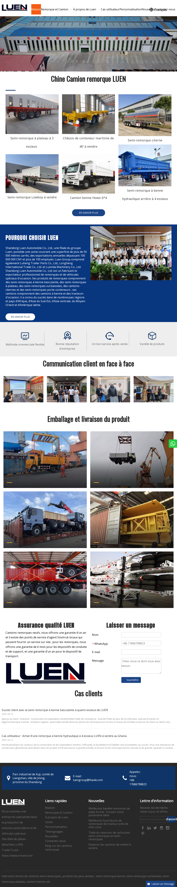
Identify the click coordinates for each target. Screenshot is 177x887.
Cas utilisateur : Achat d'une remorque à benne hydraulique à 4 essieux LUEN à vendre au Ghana (64, 736)
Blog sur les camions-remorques (59, 847)
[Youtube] (162, 828)
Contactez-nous (55, 841)
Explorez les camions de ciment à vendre (109, 846)
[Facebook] (143, 828)
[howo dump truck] (88, 174)
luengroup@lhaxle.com (88, 780)
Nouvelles (51, 836)
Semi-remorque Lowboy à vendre (32, 197)
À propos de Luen (56, 817)
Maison (50, 808)
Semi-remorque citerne (145, 140)
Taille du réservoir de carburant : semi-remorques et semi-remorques (109, 836)
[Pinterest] (143, 833)
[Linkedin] (149, 828)
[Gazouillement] (155, 828)
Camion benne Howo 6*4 (88, 198)
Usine (49, 822)
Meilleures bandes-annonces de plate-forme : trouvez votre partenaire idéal (109, 812)
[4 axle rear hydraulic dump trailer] (144, 165)
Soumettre (132, 680)
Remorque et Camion (58, 812)
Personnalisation (56, 827)
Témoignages (54, 831)
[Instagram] (167, 828)
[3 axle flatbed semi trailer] (32, 114)
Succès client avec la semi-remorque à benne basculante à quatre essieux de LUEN (55, 710)
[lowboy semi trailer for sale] (32, 173)
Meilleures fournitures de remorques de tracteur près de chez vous (108, 824)
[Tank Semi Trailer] (144, 115)
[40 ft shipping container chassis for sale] (88, 114)
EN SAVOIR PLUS (88, 212)
